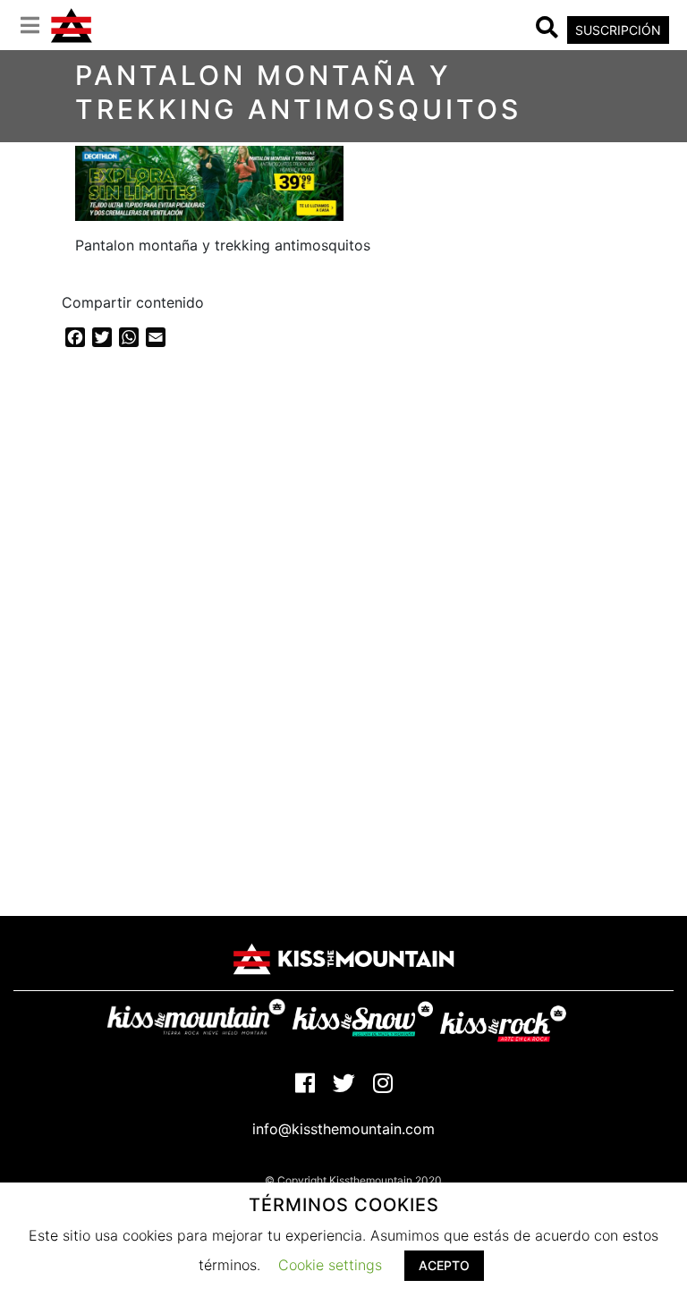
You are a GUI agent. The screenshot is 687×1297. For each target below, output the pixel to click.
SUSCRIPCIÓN (618, 30)
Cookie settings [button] (330, 1265)
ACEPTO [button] (444, 1265)
